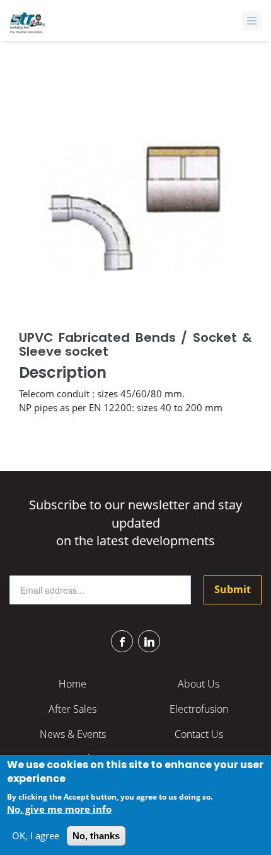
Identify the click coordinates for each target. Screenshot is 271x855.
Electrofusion (199, 709)
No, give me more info (59, 809)
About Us (198, 684)
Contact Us (199, 734)
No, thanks (96, 835)
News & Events (73, 734)
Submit (232, 589)
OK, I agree (35, 835)
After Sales (72, 709)
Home (72, 684)
